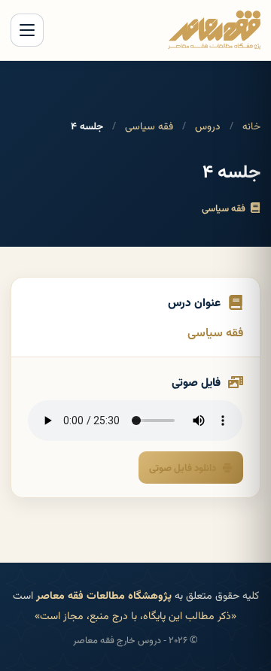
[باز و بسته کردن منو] (27, 30)
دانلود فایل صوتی (182, 467)
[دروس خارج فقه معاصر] (214, 30)
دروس (208, 125)
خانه (251, 125)
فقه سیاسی (149, 125)
